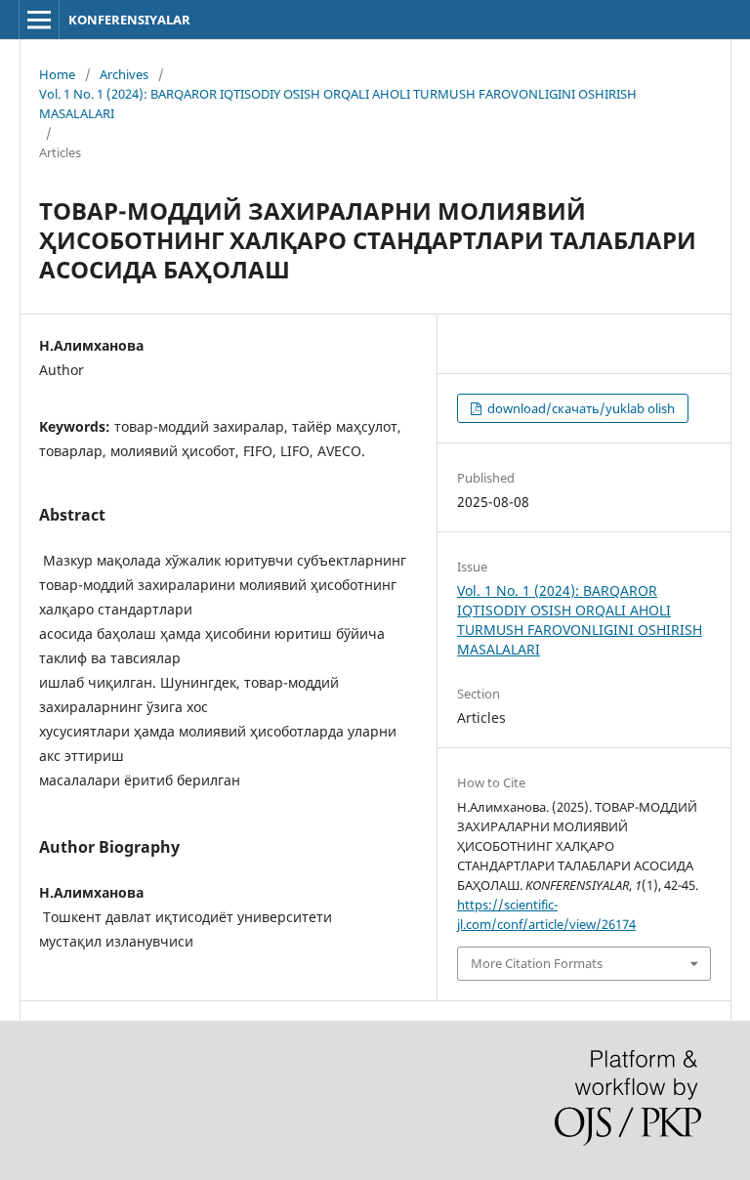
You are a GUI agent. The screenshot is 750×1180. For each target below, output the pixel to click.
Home (57, 74)
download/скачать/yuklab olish (579, 408)
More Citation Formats (537, 963)
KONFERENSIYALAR (129, 19)
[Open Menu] (39, 19)
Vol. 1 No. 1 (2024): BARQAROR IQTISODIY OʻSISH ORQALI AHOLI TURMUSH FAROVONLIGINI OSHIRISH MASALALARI (338, 103)
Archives (124, 74)
